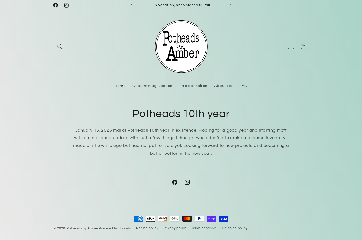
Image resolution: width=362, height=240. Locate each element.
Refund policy (147, 228)
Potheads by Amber (82, 228)
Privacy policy (175, 228)
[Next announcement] (230, 5)
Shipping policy (234, 228)
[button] (60, 46)
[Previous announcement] (131, 5)
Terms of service (204, 228)
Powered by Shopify (115, 228)
